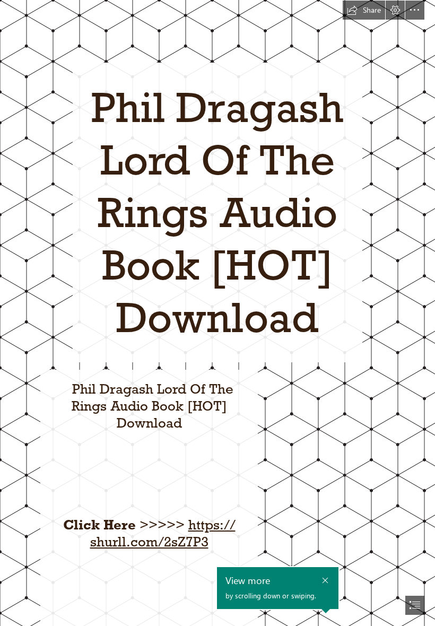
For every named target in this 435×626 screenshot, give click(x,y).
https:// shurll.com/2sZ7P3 (163, 533)
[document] (217, 313)
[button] (364, 10)
